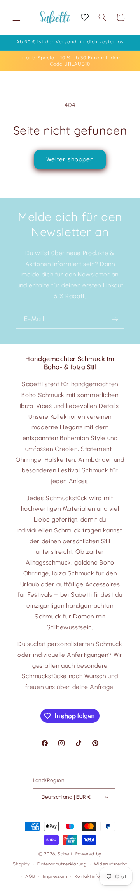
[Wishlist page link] (85, 17)
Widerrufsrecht (110, 864)
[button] (16, 17)
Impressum (55, 876)
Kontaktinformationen (98, 876)
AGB (30, 876)
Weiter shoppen (70, 159)
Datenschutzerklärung (62, 864)
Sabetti (66, 854)
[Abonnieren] (115, 319)
